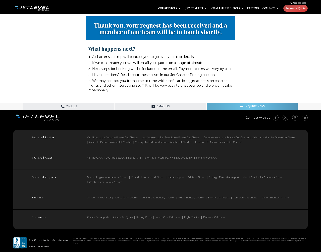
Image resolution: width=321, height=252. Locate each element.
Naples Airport (176, 177)
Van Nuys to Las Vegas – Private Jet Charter (112, 137)
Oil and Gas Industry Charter (158, 197)
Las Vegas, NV (184, 157)
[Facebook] (276, 117)
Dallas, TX (133, 157)
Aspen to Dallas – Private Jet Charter (110, 142)
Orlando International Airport (147, 177)
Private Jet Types (123, 217)
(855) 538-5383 (299, 3)
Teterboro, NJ (165, 157)
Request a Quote (295, 8)
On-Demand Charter (99, 197)
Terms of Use (43, 246)
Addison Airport (196, 177)
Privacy (32, 246)
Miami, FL (148, 157)
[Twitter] (285, 117)
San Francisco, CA (206, 157)
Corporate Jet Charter (245, 197)
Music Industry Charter (191, 197)
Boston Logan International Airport (107, 177)
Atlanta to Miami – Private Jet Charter (274, 137)
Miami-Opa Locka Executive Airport (263, 177)
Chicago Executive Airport (224, 177)
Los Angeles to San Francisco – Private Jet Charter (171, 137)
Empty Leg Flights (219, 197)
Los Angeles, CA (115, 157)
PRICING (253, 8)
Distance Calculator (214, 217)
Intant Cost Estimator (168, 217)
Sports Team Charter (126, 197)
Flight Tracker (192, 217)
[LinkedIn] (305, 117)
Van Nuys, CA (94, 157)
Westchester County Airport (105, 182)
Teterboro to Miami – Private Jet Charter (218, 142)
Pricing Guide (144, 217)
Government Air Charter (276, 197)
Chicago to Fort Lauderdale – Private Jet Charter (163, 142)
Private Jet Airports (98, 217)
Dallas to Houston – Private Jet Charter (226, 137)
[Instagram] (295, 117)
